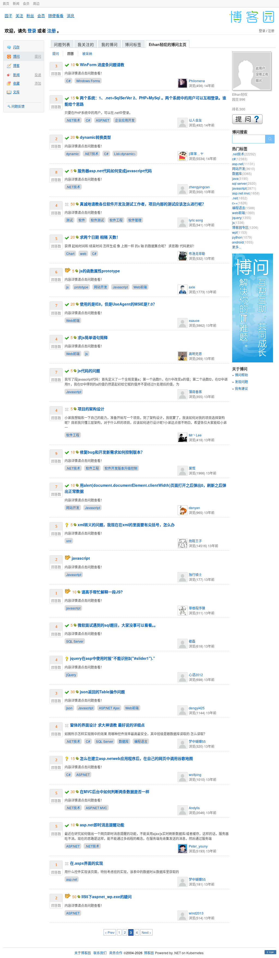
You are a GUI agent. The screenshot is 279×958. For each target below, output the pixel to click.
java (240, 178)
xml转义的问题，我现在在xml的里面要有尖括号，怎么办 (126, 524)
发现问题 (241, 381)
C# (68, 80)
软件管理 (134, 220)
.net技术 (244, 154)
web (83, 253)
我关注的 (86, 44)
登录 (32, 30)
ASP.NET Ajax (109, 708)
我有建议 (241, 388)
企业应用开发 (125, 120)
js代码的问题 (89, 370)
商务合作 (115, 952)
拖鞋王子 (195, 540)
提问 (38, 56)
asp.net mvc (246, 193)
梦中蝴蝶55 (197, 741)
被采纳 (87, 53)
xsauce (194, 320)
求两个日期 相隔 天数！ (100, 237)
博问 (16, 56)
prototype (81, 287)
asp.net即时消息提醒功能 (102, 824)
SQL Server (74, 641)
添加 (38, 83)
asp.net (71, 879)
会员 (26, 3)
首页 (6, 3)
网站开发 (100, 287)
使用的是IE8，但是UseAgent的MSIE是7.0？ (118, 304)
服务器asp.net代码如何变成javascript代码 (115, 170)
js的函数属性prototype (99, 270)
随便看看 (55, 15)
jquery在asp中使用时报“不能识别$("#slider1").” (112, 658)
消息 (70, 15)
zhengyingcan (199, 186)
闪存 (16, 47)
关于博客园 (82, 952)
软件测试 (97, 220)
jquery (241, 217)
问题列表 (62, 44)
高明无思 (195, 353)
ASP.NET (102, 120)
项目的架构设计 (91, 408)
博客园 (149, 952)
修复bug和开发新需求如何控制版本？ (112, 452)
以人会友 (195, 120)
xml (68, 540)
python (242, 237)
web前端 (243, 212)
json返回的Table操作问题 (102, 691)
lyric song (196, 220)
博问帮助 (241, 374)
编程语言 (140, 741)
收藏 (16, 83)
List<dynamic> (125, 153)
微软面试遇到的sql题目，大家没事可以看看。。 (118, 625)
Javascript (120, 287)
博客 (16, 65)
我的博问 (109, 44)
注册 (51, 30)
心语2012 (196, 674)
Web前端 (140, 287)
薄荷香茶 (195, 391)
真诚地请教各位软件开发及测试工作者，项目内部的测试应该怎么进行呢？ (143, 204)
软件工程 (116, 220)
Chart (70, 253)
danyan (194, 507)
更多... (236, 247)
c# (239, 158)
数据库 (124, 741)
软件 (81, 220)
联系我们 (100, 952)
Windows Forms (88, 80)
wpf (239, 232)
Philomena (197, 80)
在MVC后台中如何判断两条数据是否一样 (114, 791)
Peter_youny (198, 846)
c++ (239, 203)
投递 (38, 74)
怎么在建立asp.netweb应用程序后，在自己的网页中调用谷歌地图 (136, 758)
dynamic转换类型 (95, 137)
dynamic (72, 153)
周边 (36, 3)
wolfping (195, 774)
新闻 (16, 3)
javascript (81, 558)
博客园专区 (245, 227)
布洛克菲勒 (197, 253)
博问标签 (133, 44)
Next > (146, 932)
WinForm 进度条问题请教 (102, 64)
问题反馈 (18, 106)
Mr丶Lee (195, 435)
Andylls (194, 807)
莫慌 (192, 468)
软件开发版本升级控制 (121, 468)
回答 (70, 53)
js (67, 287)
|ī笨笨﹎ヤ (196, 153)
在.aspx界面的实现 (86, 863)
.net (239, 198)
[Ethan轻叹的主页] (252, 71)
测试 (69, 220)
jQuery (71, 674)
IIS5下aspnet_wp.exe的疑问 (106, 896)
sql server (244, 183)
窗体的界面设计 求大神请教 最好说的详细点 (107, 725)
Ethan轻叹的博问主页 (167, 44)
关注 (19, 15)
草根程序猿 (197, 608)
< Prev (109, 932)
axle (192, 287)
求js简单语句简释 (93, 337)
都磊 (192, 641)
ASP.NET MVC (96, 807)
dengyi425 (197, 708)
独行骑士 (195, 574)
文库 (16, 92)
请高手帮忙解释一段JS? (102, 591)
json (69, 708)
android (242, 242)
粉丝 (30, 15)
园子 (8, 15)
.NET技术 (73, 120)
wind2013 (196, 913)
